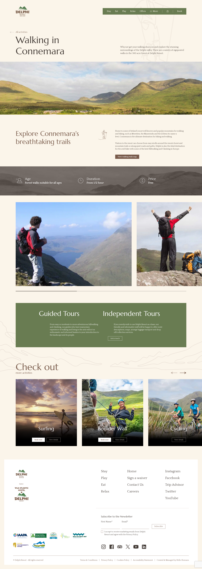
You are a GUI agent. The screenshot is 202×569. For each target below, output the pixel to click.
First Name (106, 521)
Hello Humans (182, 560)
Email (125, 521)
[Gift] (165, 11)
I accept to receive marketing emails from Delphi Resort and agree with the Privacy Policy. (126, 533)
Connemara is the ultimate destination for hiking (140, 137)
